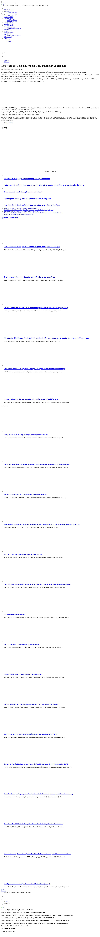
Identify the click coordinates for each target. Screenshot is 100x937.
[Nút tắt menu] (1, 13)
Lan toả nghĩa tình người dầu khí (14, 614)
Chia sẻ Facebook (8, 122)
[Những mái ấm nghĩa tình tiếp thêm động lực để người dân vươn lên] (15, 431)
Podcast (9, 34)
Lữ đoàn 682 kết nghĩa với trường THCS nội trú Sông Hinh (23, 674)
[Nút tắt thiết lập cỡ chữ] (4, 52)
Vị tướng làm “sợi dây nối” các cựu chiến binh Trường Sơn (27, 198)
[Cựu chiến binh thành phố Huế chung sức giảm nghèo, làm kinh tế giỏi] (15, 243)
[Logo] (2, 4)
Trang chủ (6, 60)
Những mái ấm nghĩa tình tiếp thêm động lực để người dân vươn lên (20, 208)
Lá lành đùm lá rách (12, 21)
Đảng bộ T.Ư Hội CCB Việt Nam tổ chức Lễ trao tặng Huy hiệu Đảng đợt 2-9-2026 (30, 734)
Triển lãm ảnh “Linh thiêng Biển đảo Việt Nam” (23, 192)
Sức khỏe (6, 31)
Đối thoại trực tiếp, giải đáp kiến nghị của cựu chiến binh (27, 179)
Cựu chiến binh (7, 11)
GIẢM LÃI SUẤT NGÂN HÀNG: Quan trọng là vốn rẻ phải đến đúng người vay (36, 308)
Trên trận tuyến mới (12, 12)
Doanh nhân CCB (8, 24)
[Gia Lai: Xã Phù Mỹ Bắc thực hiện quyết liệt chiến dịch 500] (15, 551)
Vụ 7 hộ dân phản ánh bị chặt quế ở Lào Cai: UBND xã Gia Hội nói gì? (27, 884)
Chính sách (6, 22)
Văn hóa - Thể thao (8, 32)
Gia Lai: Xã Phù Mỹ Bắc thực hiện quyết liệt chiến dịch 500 (19, 214)
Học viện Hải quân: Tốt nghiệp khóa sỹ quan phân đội (21, 644)
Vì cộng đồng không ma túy (14, 35)
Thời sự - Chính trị (8, 10)
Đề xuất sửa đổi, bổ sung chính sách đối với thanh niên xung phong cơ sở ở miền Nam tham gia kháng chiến (46, 338)
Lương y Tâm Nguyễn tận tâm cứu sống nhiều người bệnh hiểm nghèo (31, 399)
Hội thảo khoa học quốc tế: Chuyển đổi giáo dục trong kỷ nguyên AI (21, 211)
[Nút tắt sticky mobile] (1, 899)
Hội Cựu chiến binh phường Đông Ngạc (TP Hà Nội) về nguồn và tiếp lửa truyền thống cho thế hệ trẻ (44, 185)
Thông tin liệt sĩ (7, 37)
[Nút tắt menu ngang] (9, 903)
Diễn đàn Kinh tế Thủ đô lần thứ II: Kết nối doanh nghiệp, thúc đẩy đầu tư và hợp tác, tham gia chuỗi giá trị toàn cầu (32, 212)
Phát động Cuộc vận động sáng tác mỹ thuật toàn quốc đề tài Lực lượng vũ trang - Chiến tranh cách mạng (38, 794)
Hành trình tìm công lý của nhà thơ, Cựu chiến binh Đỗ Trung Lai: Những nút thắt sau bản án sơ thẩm (37, 854)
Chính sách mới (11, 27)
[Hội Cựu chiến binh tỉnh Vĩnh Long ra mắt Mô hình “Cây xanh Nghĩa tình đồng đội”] (15, 701)
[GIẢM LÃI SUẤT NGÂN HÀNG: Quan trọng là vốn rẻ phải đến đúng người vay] (15, 304)
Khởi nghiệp (10, 25)
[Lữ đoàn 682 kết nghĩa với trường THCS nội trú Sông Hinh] (15, 671)
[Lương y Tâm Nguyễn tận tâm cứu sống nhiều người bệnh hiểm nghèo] (15, 396)
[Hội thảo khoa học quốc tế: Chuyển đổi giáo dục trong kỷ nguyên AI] (15, 491)
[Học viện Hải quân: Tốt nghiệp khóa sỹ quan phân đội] (15, 641)
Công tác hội (10, 15)
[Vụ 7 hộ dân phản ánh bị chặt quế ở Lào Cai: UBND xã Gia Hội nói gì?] (15, 880)
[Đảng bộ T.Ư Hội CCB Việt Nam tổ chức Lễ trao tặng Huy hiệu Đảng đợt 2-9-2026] (15, 731)
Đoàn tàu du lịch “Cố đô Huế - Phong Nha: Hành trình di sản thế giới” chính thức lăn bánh (33, 824)
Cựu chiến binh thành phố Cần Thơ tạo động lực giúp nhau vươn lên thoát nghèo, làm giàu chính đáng (37, 584)
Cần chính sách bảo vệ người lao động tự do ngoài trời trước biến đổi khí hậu (34, 369)
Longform (9, 39)
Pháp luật (6, 34)
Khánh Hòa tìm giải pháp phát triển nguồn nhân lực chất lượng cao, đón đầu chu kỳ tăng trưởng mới (28, 210)
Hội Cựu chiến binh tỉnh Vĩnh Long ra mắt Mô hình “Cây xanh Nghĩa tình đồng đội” (31, 704)
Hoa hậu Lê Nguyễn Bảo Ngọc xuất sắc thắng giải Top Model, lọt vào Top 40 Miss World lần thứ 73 (36, 764)
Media (5, 38)
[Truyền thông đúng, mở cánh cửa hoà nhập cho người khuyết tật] (15, 273)
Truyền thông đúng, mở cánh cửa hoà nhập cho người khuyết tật (29, 277)
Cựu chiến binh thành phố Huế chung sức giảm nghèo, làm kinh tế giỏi (32, 205)
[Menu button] (1, 1)
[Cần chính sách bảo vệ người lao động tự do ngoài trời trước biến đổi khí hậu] (15, 365)
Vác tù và (9, 21)
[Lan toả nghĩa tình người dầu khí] (15, 611)
